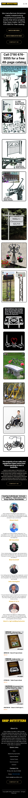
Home (14, 751)
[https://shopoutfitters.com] (9, 3)
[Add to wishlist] (22, 632)
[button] (26, 4)
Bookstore (14, 764)
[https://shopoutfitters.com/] (14, 720)
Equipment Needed (14, 756)
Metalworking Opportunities (14, 753)
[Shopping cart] (24, 3)
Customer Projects (14, 759)
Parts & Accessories (14, 761)
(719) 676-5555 (16, 774)
